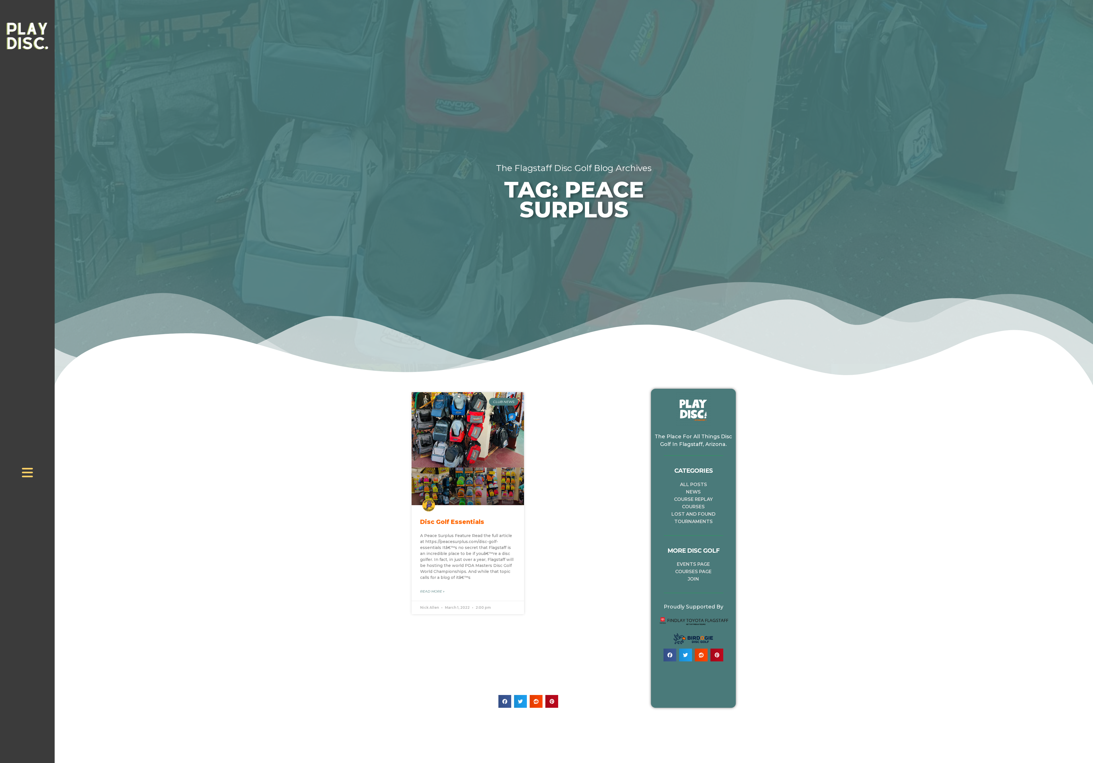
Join (693, 579)
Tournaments (693, 521)
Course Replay (693, 499)
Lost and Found (693, 514)
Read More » (432, 591)
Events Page (693, 564)
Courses (693, 506)
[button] (504, 701)
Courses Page (693, 571)
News (693, 492)
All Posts (693, 484)
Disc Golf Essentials (452, 521)
